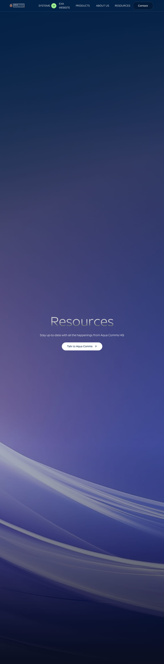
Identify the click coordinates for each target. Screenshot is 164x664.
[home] (17, 6)
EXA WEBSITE (64, 5)
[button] (45, 6)
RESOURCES (122, 5)
